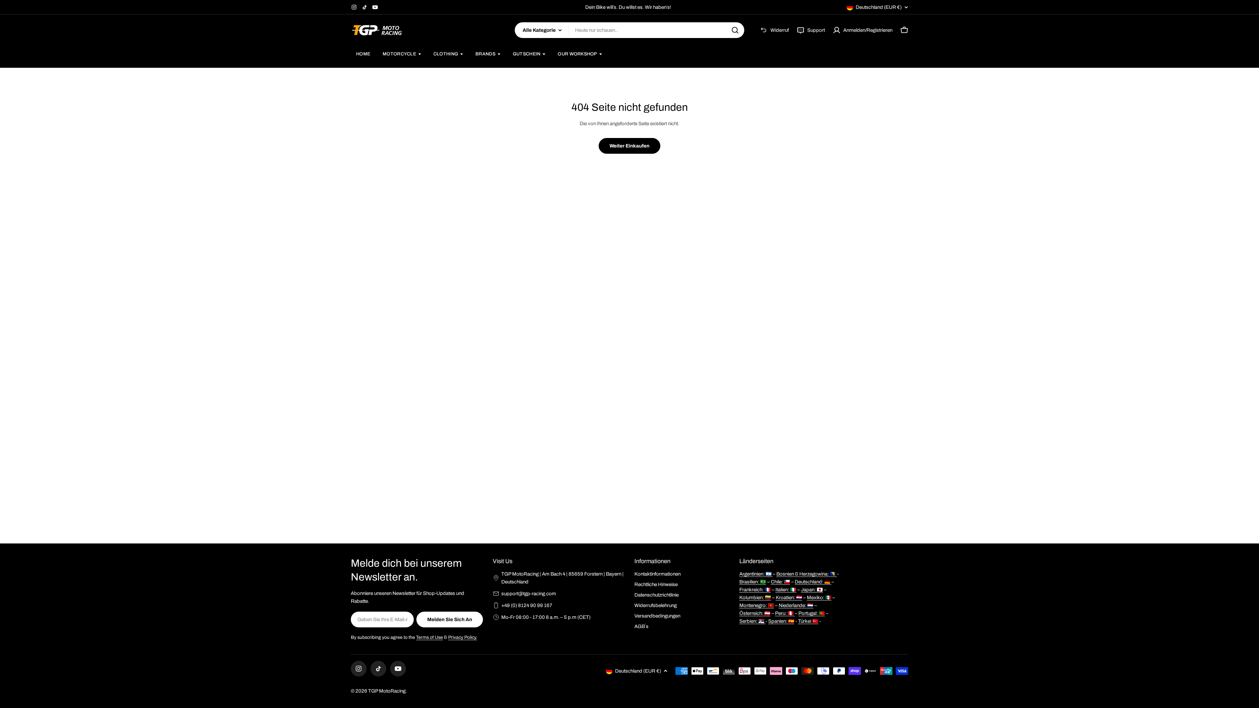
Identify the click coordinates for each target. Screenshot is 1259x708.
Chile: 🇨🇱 (780, 581)
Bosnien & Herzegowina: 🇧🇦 (806, 574)
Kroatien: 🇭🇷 (789, 597)
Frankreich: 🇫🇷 (755, 589)
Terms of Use (429, 637)
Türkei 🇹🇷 (808, 621)
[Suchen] (735, 30)
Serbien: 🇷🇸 (752, 621)
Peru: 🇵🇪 (785, 613)
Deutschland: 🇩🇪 (813, 581)
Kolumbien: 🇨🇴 (755, 597)
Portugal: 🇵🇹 (811, 613)
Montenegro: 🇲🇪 (756, 605)
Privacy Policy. (462, 637)
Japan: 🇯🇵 (812, 589)
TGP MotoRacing (387, 691)
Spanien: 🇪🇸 (781, 621)
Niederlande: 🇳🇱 (796, 605)
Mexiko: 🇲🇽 (819, 597)
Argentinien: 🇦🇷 (756, 574)
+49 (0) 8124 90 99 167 (526, 605)
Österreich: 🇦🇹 (754, 613)
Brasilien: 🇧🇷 (752, 581)
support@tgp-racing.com (528, 593)
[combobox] (629, 30)
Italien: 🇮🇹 (785, 589)
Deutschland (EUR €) (879, 7)
